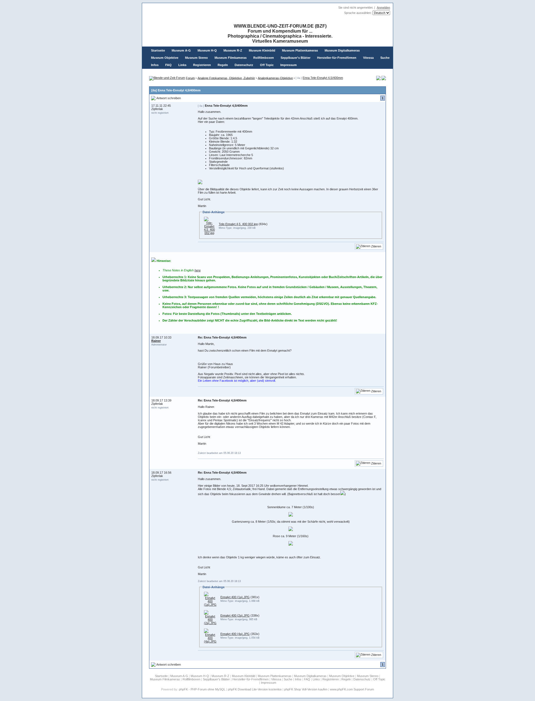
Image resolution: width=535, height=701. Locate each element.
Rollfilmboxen (263, 57)
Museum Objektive (164, 57)
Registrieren (202, 65)
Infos (155, 65)
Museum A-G (181, 50)
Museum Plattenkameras (300, 50)
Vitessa (368, 57)
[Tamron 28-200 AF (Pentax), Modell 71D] (383, 79)
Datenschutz (244, 65)
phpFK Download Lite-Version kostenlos (255, 689)
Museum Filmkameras (231, 57)
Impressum (288, 65)
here (197, 270)
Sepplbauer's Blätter (295, 57)
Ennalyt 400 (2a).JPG (235, 615)
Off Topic (267, 65)
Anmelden (383, 7)
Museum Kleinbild (262, 50)
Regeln (223, 65)
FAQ (168, 65)
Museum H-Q (207, 50)
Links (182, 65)
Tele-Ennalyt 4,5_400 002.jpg (238, 224)
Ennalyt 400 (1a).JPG (235, 597)
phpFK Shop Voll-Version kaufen (305, 689)
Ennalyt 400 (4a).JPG (235, 634)
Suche (385, 57)
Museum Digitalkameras (342, 50)
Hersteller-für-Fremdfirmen (336, 57)
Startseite (158, 50)
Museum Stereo (196, 57)
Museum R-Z (232, 50)
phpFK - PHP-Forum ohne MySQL (202, 689)
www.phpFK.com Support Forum (352, 689)
